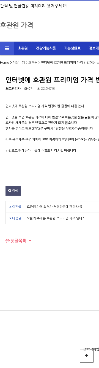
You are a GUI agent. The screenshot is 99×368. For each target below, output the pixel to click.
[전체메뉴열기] (7, 48)
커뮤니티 (19, 62)
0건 (30, 88)
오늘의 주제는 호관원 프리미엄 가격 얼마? (55, 218)
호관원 (23, 48)
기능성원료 (72, 48)
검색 (14, 190)
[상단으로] (87, 356)
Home (4, 62)
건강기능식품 (46, 48)
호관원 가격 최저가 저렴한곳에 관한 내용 (54, 206)
